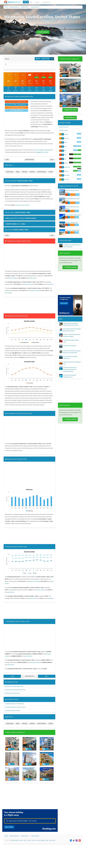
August (42, 150)
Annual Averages (63, 130)
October (66, 171)
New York (24, 171)
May (65, 150)
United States (24, 7)
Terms (33, 840)
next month (32, 278)
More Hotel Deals (71, 110)
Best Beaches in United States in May (14, 686)
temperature (18, 205)
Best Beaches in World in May (12, 693)
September (47, 150)
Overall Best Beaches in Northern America (15, 707)
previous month (11, 278)
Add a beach (52, 840)
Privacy (38, 840)
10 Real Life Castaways (69, 345)
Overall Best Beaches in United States (14, 703)
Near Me (38, 58)
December (66, 179)
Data (25, 840)
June (35, 150)
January (66, 134)
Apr (22, 74)
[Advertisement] (29, 305)
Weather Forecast (63, 127)
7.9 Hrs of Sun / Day (17, 107)
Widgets (43, 840)
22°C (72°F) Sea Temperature (16, 104)
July (38, 150)
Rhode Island (9, 171)
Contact (29, 840)
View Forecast (44, 32)
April (65, 146)
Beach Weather (15, 840)
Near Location (45, 58)
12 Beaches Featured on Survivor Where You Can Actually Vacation (70, 369)
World (6, 7)
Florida (51, 171)
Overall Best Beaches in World (12, 710)
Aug (50, 74)
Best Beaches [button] (46, 2)
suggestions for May (42, 152)
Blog (31, 2)
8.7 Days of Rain (16, 110)
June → (52, 159)
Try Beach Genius (71, 267)
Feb (8, 74)
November (66, 175)
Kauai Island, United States (73, 215)
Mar (15, 74)
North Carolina (42, 171)
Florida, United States (71, 222)
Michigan (32, 171)
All (52, 58)
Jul (43, 74)
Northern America (14, 7)
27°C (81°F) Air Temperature (16, 101)
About (21, 840)
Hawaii (17, 171)
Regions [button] (37, 2)
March (65, 142)
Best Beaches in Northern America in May (15, 689)
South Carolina (34, 7)
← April (7, 159)
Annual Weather (29, 159)
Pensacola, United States (72, 230)
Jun (36, 74)
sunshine (27, 205)
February (66, 138)
